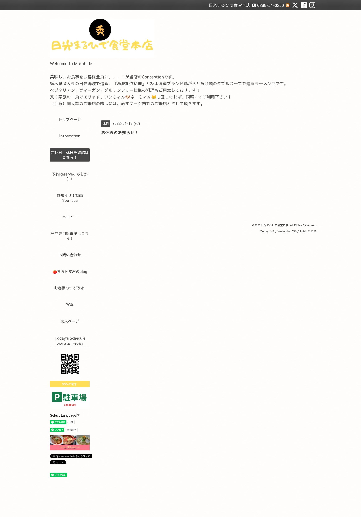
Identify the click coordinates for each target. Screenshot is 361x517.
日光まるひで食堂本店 (274, 225)
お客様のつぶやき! (69, 288)
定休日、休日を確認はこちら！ (70, 155)
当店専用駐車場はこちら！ (70, 236)
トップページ (69, 119)
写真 (70, 304)
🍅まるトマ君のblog (69, 271)
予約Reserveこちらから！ (70, 176)
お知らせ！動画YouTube (70, 198)
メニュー (69, 216)
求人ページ (69, 321)
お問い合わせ (69, 254)
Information (69, 135)
